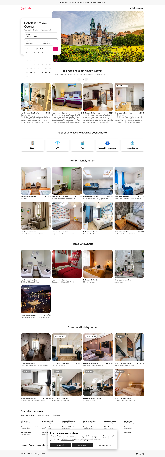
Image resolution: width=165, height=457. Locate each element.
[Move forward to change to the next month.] (49, 48)
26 (34, 72)
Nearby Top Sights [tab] (43, 415)
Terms (43, 454)
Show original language (98, 2)
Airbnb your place (136, 8)
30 (50, 72)
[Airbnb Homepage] (26, 8)
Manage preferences (104, 445)
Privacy (36, 454)
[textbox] (33, 43)
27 (38, 72)
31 (27, 76)
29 (46, 72)
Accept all (60, 445)
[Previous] (79, 79)
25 (31, 72)
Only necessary (82, 445)
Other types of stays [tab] (27, 415)
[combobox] (41, 36)
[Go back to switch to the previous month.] (27, 48)
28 (42, 72)
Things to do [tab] (56, 415)
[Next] (86, 79)
